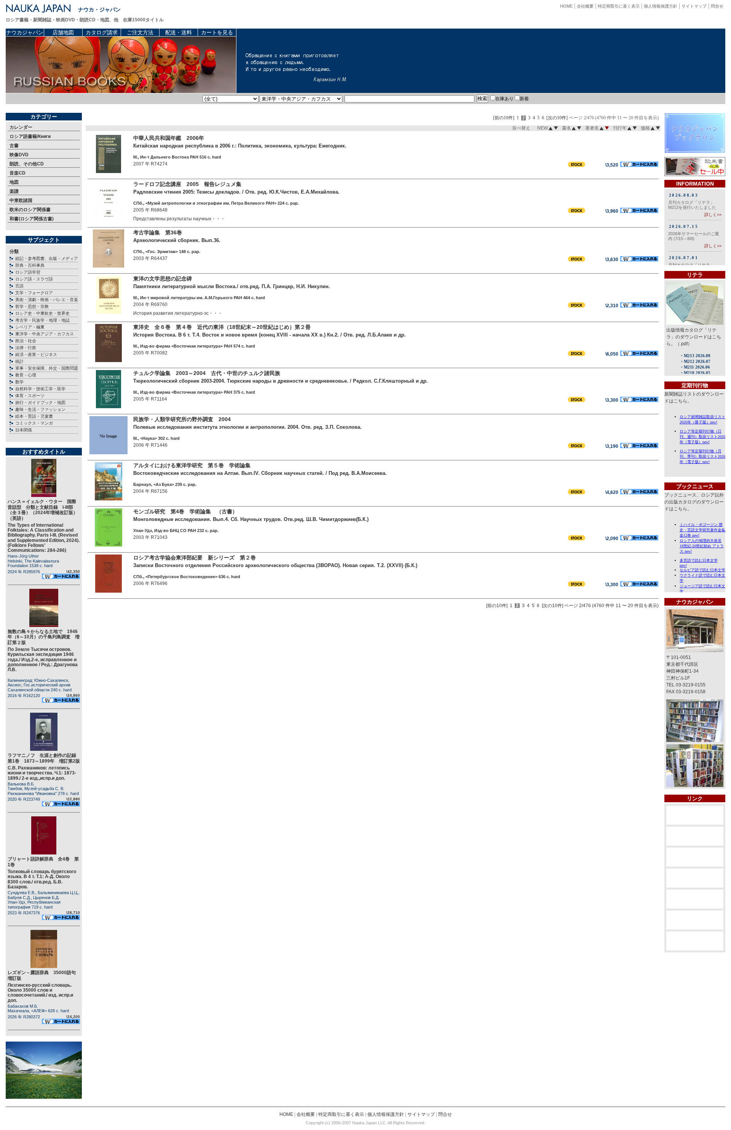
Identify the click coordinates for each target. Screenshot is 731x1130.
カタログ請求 (102, 32)
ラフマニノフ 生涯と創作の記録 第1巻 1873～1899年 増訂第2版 (44, 758)
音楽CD (18, 173)
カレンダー (21, 127)
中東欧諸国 (21, 200)
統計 (19, 361)
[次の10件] (557, 117)
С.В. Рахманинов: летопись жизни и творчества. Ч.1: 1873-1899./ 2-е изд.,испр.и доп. (42, 773)
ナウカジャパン (24, 32)
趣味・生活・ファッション (40, 409)
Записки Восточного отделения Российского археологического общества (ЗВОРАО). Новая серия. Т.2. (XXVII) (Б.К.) (275, 565)
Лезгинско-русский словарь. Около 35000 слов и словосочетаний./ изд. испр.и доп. (40, 993)
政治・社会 (25, 340)
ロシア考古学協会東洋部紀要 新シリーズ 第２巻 (194, 558)
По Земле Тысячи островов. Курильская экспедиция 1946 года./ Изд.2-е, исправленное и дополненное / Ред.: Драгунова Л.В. (43, 659)
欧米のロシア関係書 (30, 209)
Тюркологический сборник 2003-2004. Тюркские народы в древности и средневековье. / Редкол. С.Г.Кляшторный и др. (280, 381)
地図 (14, 182)
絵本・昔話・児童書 (34, 416)
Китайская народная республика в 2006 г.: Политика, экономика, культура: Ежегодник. (239, 146)
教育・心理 (25, 375)
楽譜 (14, 191)
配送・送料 (178, 32)
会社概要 (585, 6)
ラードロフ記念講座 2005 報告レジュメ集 (187, 184)
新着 (524, 98)
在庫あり (504, 98)
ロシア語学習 (27, 272)
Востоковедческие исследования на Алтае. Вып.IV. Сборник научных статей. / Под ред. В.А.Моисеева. (260, 473)
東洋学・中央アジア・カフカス (44, 334)
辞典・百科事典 (30, 265)
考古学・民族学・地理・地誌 (42, 320)
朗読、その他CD (27, 164)
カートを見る (217, 32)
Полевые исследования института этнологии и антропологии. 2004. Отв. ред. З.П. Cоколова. (247, 427)
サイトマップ (694, 6)
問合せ (717, 6)
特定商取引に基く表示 (619, 6)
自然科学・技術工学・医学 (40, 388)
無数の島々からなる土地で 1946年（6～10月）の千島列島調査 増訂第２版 (44, 637)
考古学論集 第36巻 (157, 232)
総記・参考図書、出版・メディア (46, 258)
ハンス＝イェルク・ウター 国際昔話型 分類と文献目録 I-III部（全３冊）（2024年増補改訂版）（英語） (43, 510)
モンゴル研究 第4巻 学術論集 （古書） (185, 511)
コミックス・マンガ (34, 423)
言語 (19, 286)
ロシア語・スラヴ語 (34, 279)
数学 (19, 382)
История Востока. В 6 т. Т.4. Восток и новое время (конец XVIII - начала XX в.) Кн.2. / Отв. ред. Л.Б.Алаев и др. (269, 335)
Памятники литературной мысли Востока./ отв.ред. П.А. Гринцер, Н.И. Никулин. (231, 286)
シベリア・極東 (30, 327)
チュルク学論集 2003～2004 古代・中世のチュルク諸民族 (206, 373)
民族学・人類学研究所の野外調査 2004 (182, 419)
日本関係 (23, 430)
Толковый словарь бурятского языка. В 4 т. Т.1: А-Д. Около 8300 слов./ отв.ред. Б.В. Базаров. (42, 879)
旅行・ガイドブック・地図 (40, 402)
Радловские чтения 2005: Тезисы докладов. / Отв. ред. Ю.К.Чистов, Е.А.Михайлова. (236, 192)
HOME (566, 6)
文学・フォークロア (34, 292)
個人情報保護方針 (660, 6)
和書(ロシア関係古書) (32, 218)
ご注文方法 (140, 32)
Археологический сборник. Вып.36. (176, 240)
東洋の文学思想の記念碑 (162, 279)
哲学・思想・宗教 (32, 306)
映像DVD (19, 154)
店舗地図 (63, 32)
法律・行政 (25, 347)
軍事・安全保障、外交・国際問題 (46, 368)
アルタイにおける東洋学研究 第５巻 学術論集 (192, 465)
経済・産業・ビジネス (36, 354)
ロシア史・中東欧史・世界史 (42, 313)
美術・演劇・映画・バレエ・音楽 (46, 299)
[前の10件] (503, 117)
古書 (14, 145)
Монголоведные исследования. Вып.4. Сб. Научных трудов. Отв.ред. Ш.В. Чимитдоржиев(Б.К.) (251, 519)
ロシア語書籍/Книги (30, 136)
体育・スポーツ (30, 395)
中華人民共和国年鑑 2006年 (168, 138)
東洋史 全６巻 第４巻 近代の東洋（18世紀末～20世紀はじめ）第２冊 (222, 327)
